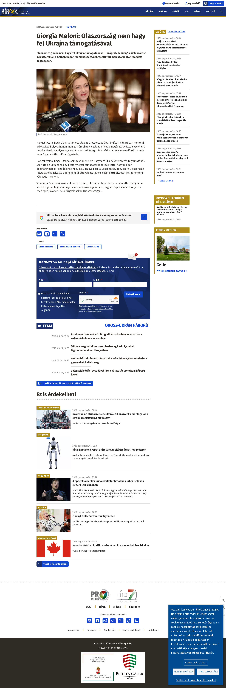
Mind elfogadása (208, 671)
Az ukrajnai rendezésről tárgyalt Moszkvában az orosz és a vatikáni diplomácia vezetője (107, 336)
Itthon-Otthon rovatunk (171, 271)
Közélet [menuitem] (150, 11)
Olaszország (93, 246)
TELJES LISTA (165, 181)
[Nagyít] (223, 601)
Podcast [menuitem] (163, 11)
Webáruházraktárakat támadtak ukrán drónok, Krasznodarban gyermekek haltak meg (109, 360)
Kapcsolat (91, 630)
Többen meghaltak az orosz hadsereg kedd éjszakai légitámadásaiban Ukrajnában (102, 348)
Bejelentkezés (172, 3)
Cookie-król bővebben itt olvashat (196, 680)
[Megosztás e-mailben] (39, 233)
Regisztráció (194, 3)
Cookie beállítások (131, 630)
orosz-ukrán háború (70, 246)
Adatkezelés (109, 630)
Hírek (102, 606)
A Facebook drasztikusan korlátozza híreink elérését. (67, 267)
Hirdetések (153, 630)
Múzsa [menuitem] (197, 11)
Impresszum (73, 630)
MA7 (88, 606)
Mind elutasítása (183, 671)
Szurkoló (134, 606)
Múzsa (117, 606)
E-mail (96, 279)
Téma (47, 326)
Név (41, 279)
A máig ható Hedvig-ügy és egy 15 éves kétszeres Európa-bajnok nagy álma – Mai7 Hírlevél (172, 211)
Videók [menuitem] (175, 11)
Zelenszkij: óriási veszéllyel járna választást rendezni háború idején (108, 372)
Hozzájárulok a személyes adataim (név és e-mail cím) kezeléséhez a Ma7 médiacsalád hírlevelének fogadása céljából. (58, 302)
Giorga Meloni (46, 246)
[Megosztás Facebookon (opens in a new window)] (47, 233)
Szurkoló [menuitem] (210, 11)
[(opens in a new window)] (89, 620)
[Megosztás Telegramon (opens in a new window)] (54, 233)
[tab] (160, 32)
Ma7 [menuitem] (187, 11)
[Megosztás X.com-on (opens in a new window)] (62, 233)
